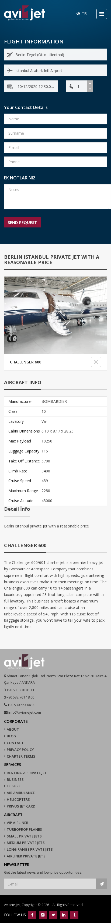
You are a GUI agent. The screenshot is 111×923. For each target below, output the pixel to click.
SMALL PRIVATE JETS (24, 836)
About (13, 729)
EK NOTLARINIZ (20, 178)
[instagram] (42, 914)
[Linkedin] (63, 914)
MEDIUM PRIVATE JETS (26, 842)
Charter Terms (21, 756)
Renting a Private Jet (27, 772)
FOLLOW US (15, 914)
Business (15, 779)
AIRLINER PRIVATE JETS (26, 856)
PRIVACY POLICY (20, 749)
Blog (11, 736)
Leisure (13, 786)
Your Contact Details (26, 107)
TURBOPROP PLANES (24, 829)
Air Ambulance (21, 792)
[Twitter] (53, 914)
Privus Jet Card (21, 806)
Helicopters (18, 799)
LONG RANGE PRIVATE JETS (30, 849)
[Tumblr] (73, 914)
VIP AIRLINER (17, 822)
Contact (15, 742)
